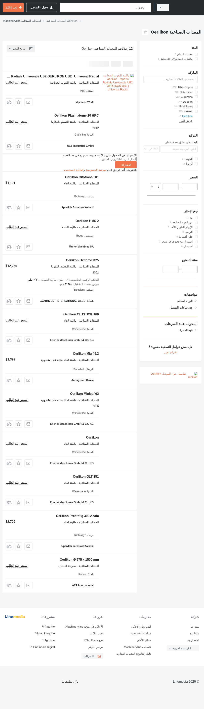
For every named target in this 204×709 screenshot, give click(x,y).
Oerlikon (92, 437)
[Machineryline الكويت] (187, 7)
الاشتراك (126, 164)
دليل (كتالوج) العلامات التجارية (133, 653)
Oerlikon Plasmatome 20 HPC (76, 115)
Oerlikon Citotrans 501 (82, 177)
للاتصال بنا (193, 640)
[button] (18, 102)
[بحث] (147, 7)
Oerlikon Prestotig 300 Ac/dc (77, 516)
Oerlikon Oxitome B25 (82, 260)
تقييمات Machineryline (137, 647)
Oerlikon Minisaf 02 (84, 393)
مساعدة (194, 633)
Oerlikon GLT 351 (86, 476)
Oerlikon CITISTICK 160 (81, 314)
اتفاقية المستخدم (73, 169)
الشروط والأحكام (141, 626)
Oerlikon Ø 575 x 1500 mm (79, 559)
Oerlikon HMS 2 (87, 221)
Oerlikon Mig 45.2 (86, 353)
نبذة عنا (195, 626)
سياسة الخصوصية (96, 169)
